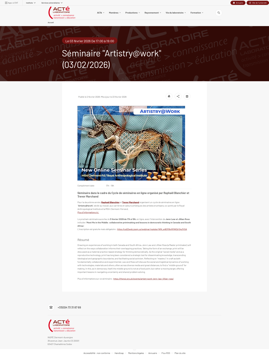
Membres (113, 12)
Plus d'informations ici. (88, 212)
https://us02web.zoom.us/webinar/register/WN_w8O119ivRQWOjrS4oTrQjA (152, 229)
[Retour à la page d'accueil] (62, 13)
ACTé (99, 12)
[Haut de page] (17, 348)
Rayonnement (152, 12)
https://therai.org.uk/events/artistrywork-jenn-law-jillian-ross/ (143, 278)
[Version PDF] (187, 96)
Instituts (29, 3)
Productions (131, 12)
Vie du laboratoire (175, 12)
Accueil (51, 22)
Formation (196, 12)
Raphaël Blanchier (110, 202)
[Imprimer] (169, 96)
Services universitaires (50, 3)
